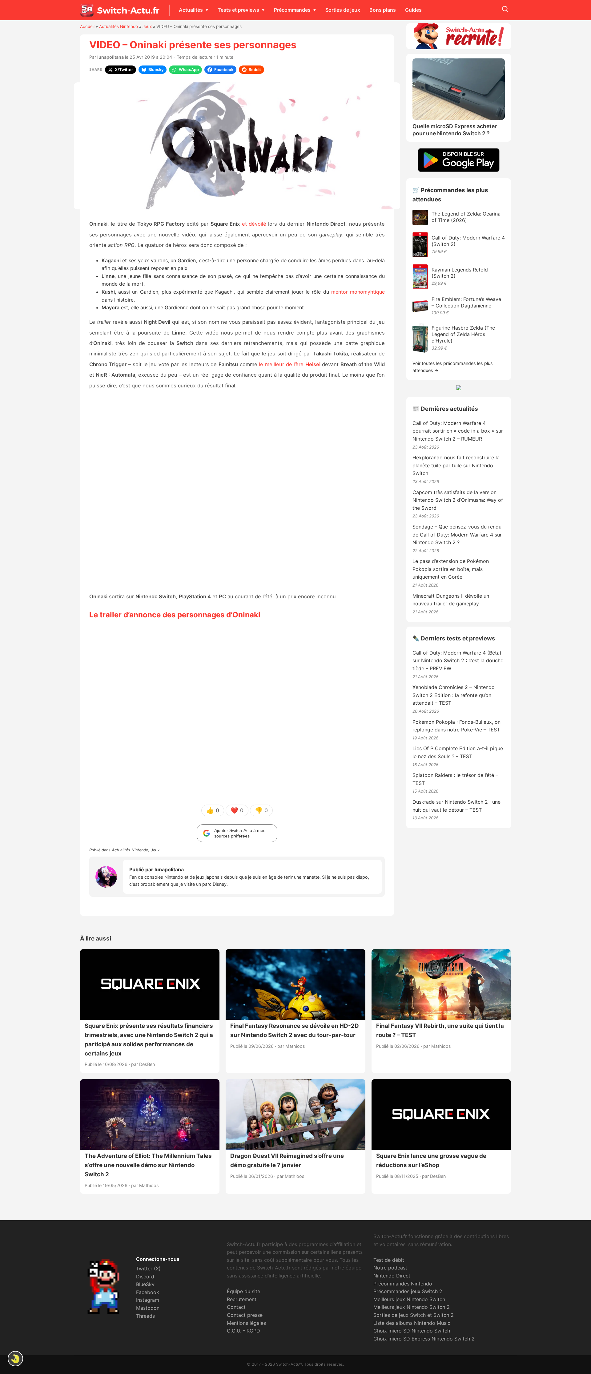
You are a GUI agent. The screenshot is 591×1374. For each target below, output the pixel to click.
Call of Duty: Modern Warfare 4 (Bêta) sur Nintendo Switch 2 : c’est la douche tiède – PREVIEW (457, 660)
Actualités (191, 10)
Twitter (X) (148, 1268)
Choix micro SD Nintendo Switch (411, 1331)
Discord (145, 1276)
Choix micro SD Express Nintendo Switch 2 (424, 1339)
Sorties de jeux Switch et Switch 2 (413, 1315)
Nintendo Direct (391, 1276)
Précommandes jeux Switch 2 (407, 1291)
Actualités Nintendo (118, 26)
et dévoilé (254, 224)
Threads (145, 1316)
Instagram (147, 1300)
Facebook (147, 1292)
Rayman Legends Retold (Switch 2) (460, 273)
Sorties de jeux (342, 10)
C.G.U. (234, 1331)
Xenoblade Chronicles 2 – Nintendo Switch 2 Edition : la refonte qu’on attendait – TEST (453, 695)
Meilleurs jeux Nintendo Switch (409, 1299)
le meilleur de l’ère (289, 364)
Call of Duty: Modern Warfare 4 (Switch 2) (468, 241)
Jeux (147, 26)
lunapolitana (110, 57)
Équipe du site (243, 1291)
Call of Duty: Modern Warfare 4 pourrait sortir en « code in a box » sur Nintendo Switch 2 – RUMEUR (457, 431)
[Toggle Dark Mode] (15, 1358)
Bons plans (382, 10)
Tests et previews (238, 10)
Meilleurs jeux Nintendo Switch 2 (411, 1307)
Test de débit (388, 1260)
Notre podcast (390, 1268)
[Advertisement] (237, 491)
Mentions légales (246, 1323)
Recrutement (241, 1299)
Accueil (87, 26)
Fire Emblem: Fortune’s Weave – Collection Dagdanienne (466, 302)
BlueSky (145, 1284)
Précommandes (292, 10)
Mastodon (147, 1308)
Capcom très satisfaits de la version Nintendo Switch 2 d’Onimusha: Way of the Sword (457, 500)
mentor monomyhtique (358, 292)
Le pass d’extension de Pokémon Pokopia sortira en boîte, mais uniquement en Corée (450, 569)
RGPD (253, 1331)
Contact (236, 1307)
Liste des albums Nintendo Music (411, 1323)
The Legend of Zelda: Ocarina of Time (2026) (466, 217)
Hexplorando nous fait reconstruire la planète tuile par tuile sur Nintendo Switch (456, 465)
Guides (413, 10)
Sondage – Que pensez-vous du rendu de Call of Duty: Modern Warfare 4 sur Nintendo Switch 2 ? (457, 534)
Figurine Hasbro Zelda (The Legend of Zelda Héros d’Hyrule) (463, 334)
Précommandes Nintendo (402, 1284)
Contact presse (245, 1315)
